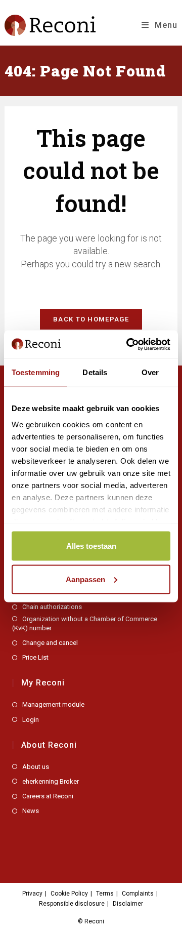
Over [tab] (150, 372)
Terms (105, 893)
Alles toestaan (91, 546)
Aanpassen (85, 579)
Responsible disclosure (72, 903)
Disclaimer (128, 903)
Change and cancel (50, 642)
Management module (53, 704)
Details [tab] (94, 372)
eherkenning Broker (50, 781)
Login (30, 719)
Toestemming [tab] (36, 372)
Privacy (32, 893)
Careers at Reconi (47, 796)
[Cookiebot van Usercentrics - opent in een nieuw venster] (128, 344)
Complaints (138, 893)
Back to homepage (91, 319)
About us (35, 767)
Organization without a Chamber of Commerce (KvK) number (84, 623)
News (30, 811)
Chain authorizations (52, 607)
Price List (35, 657)
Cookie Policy (69, 893)
